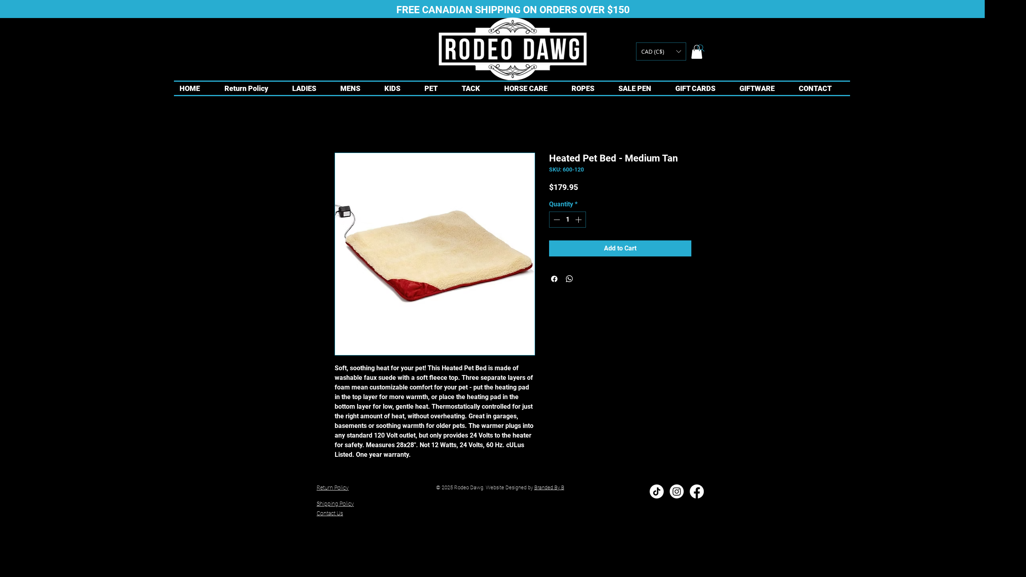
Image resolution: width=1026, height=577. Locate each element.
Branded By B (549, 487)
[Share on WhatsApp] (569, 279)
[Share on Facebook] (554, 279)
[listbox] (661, 51)
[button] (661, 51)
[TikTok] (657, 491)
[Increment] (579, 219)
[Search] (701, 48)
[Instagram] (677, 491)
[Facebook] (697, 491)
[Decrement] (555, 219)
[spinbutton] (567, 219)
